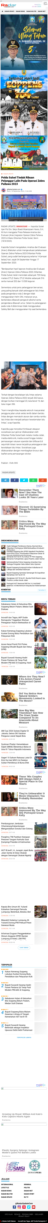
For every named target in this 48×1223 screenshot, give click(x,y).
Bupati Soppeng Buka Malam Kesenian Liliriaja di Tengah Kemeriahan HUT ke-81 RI (17, 1014)
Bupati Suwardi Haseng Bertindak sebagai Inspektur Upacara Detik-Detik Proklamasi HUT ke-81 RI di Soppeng (18, 1029)
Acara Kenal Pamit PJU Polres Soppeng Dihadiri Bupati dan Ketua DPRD (16, 647)
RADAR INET (42, 11)
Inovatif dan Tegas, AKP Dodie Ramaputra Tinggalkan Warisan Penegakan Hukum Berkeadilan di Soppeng (16, 621)
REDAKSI (17, 1214)
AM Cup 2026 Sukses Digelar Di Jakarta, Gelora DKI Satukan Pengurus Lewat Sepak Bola (15, 733)
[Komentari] (43, 480)
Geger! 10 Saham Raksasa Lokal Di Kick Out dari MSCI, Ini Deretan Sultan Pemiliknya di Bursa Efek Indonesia (16, 761)
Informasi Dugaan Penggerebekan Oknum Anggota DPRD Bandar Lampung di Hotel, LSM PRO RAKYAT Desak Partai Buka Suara (16, 937)
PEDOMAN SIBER (27, 1214)
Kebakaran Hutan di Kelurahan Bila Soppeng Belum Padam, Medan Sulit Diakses (17, 606)
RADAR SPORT (29, 1194)
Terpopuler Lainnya (24, 1037)
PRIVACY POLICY (24, 1216)
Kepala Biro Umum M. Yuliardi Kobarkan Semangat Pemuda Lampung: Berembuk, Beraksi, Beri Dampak (16, 910)
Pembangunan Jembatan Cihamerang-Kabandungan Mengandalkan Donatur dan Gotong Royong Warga (16, 827)
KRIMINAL (27, 1184)
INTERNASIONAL (7, 1184)
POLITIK (27, 1188)
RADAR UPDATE (9, 11)
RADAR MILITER (31, 11)
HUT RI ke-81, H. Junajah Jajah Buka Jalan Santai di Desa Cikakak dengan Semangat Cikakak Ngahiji (17, 853)
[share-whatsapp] (33, 480)
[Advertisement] (19, 335)
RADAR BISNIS (20, 11)
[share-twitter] (24, 480)
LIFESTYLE (5, 1188)
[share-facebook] (15, 480)
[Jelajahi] (45, 3)
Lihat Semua (24, 947)
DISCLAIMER (39, 1214)
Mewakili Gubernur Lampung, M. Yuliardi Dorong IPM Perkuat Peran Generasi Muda (16, 922)
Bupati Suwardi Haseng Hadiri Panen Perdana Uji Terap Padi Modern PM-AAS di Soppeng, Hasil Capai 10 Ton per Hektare (16, 661)
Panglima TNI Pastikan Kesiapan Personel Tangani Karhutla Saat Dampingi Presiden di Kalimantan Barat (15, 841)
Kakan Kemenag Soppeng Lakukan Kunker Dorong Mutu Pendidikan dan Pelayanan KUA (17, 633)
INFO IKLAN (9, 1214)
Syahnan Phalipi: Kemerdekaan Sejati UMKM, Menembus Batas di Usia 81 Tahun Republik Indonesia (16, 747)
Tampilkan (41, 590)
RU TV (26, 1197)
